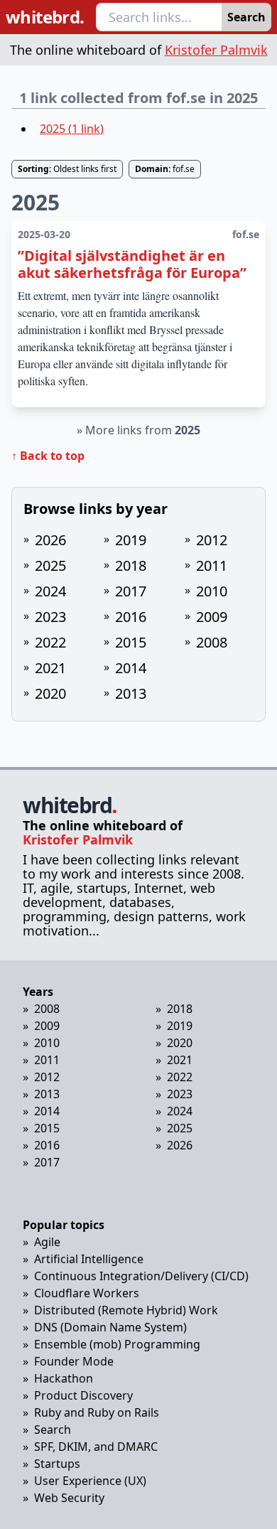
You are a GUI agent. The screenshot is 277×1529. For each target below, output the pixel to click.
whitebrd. (45, 17)
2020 (50, 693)
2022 (50, 642)
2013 (130, 693)
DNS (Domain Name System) (110, 1327)
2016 (130, 616)
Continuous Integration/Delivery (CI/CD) (141, 1276)
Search (246, 17)
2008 (211, 642)
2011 (211, 565)
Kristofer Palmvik (216, 49)
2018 (130, 565)
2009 (211, 616)
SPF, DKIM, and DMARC (96, 1446)
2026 (50, 539)
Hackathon (63, 1378)
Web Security (69, 1498)
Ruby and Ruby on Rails (96, 1412)
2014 (130, 667)
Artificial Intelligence (88, 1259)
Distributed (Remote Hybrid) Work (126, 1310)
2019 (130, 539)
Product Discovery (83, 1395)
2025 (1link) (72, 128)
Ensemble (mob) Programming (117, 1344)
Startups (57, 1463)
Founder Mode (74, 1361)
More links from (142, 430)
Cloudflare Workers (86, 1293)
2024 (50, 591)
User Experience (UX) (90, 1480)
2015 (130, 642)
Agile (47, 1242)
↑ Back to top (48, 455)
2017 (130, 591)
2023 (50, 616)
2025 (50, 565)
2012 (211, 539)
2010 (211, 591)
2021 (50, 667)
